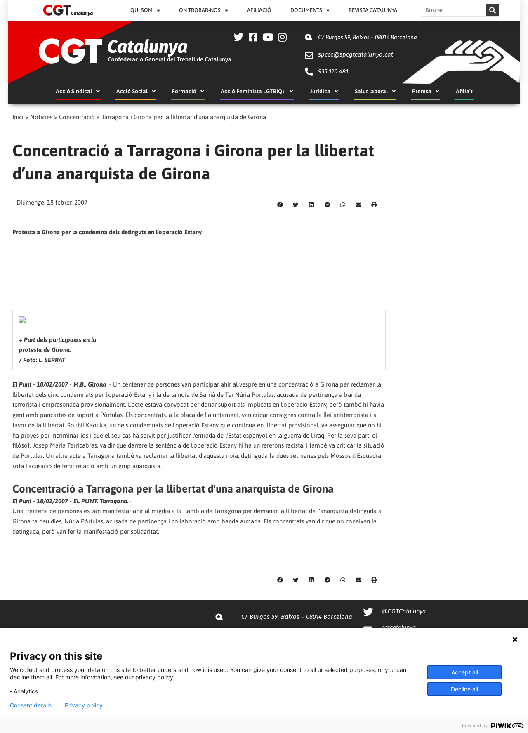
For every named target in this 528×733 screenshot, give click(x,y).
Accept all (464, 672)
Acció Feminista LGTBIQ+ (253, 91)
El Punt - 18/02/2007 (40, 384)
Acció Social (132, 91)
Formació (184, 91)
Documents (306, 10)
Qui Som (141, 10)
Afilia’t (464, 91)
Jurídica (320, 91)
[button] (280, 205)
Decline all (464, 689)
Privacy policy (84, 705)
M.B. (79, 384)
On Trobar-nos (200, 10)
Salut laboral (371, 91)
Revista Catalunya (373, 10)
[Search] (492, 10)
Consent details (31, 705)
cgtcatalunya (399, 627)
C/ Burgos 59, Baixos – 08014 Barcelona (367, 37)
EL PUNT (85, 500)
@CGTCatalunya (404, 611)
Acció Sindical (74, 91)
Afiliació (259, 10)
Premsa (421, 91)
